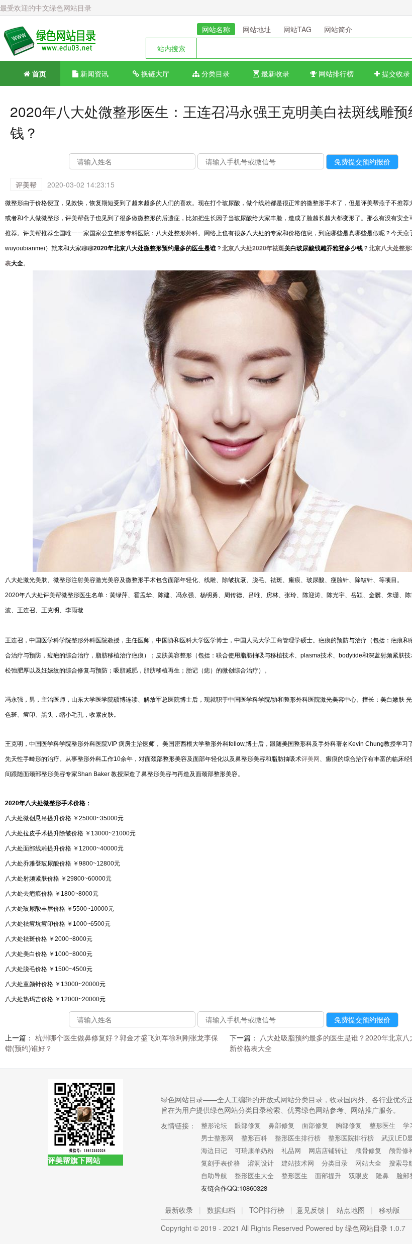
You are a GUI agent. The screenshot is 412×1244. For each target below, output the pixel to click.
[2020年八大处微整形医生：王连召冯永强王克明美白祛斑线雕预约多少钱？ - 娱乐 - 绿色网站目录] (47, 38)
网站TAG (297, 29)
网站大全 (368, 1163)
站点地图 (351, 1210)
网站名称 (216, 29)
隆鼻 (382, 1175)
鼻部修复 (281, 1125)
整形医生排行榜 (298, 1137)
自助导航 (214, 1175)
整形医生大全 (254, 1175)
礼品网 (291, 1150)
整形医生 (382, 1125)
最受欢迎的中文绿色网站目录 (45, 8)
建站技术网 (297, 1163)
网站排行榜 (335, 73)
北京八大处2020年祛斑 (253, 247)
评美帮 (26, 184)
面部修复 (315, 1125)
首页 (38, 73)
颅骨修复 (368, 1150)
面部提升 (328, 1175)
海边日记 (214, 1150)
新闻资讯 (93, 73)
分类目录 (214, 73)
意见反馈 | (312, 1210)
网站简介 (338, 29)
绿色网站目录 (366, 1228)
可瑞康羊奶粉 (254, 1150)
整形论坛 (214, 1125)
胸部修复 (349, 1125)
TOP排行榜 (266, 1210)
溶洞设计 (261, 1163)
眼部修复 (248, 1125)
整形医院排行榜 (351, 1137)
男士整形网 (217, 1137)
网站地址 (257, 29)
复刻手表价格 (220, 1163)
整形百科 (254, 1137)
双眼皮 (358, 1175)
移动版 (389, 1210)
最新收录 (274, 73)
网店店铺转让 (328, 1150)
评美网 (310, 758)
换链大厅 (154, 73)
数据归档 (221, 1210)
